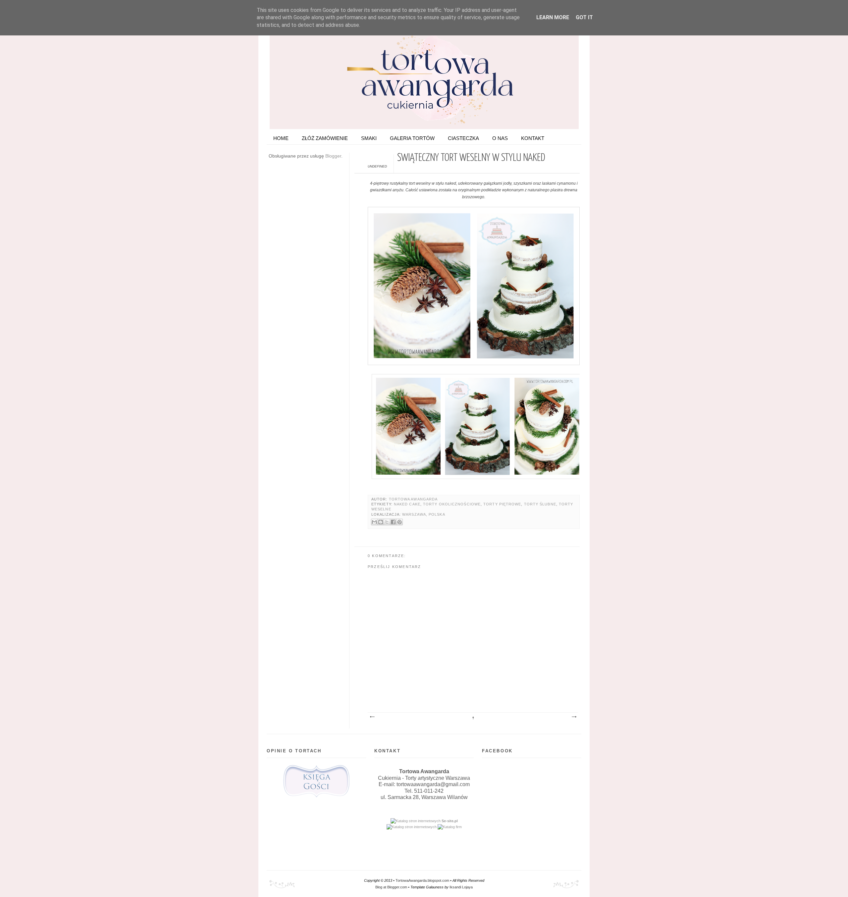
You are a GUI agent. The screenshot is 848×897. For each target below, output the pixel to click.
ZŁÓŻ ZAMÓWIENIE (325, 138)
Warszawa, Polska (423, 514)
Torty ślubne (540, 504)
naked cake (407, 504)
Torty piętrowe (502, 504)
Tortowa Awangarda (413, 499)
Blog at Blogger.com (391, 887)
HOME (281, 138)
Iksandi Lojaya (461, 887)
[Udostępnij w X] (387, 522)
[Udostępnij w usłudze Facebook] (393, 522)
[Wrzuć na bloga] (380, 522)
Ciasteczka (463, 138)
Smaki (369, 138)
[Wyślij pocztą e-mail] (374, 522)
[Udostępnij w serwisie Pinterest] (399, 522)
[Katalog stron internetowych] (416, 821)
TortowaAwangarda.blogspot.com (422, 880)
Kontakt (532, 138)
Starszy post (573, 717)
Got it (584, 17)
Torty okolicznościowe (452, 504)
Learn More (552, 17)
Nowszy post (372, 717)
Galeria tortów (412, 138)
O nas (500, 138)
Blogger (333, 156)
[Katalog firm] (450, 827)
